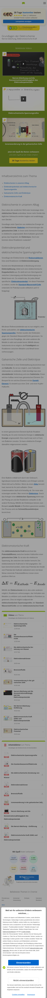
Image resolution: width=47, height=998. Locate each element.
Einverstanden (23, 962)
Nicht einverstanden (23, 980)
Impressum (31, 994)
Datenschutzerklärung (9, 931)
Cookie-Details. (26, 931)
